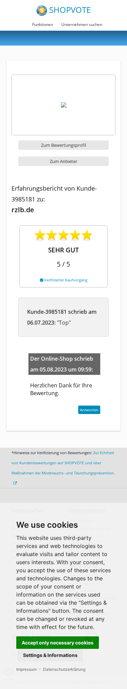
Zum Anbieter (63, 161)
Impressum (26, 669)
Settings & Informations (50, 655)
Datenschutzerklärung (64, 669)
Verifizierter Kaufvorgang (65, 279)
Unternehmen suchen (81, 24)
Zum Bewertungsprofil (63, 145)
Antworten (89, 409)
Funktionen (42, 24)
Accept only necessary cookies (57, 642)
